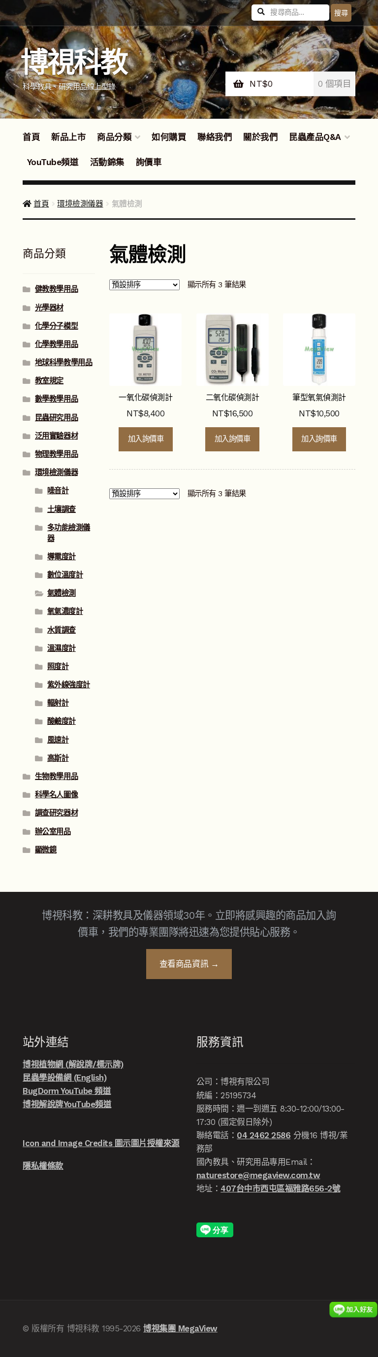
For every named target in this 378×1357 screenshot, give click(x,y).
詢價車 (149, 162)
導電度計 (61, 556)
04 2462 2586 (263, 1135)
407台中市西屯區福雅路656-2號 (280, 1188)
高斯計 (58, 758)
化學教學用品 (56, 344)
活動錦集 (107, 162)
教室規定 (49, 380)
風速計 (58, 740)
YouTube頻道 (53, 162)
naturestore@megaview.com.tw (258, 1175)
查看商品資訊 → (189, 964)
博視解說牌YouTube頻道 (67, 1104)
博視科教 (74, 62)
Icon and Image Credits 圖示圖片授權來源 (101, 1143)
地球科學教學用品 (63, 362)
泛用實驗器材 (56, 436)
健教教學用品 (56, 289)
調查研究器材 (56, 813)
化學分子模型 (56, 326)
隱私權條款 (43, 1166)
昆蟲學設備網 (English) (64, 1078)
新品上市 (68, 137)
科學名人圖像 (56, 794)
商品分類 (114, 137)
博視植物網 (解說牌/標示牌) (73, 1064)
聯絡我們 (214, 137)
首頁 (31, 137)
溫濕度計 (61, 648)
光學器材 (49, 308)
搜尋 (340, 13)
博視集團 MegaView (180, 1328)
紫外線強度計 (68, 684)
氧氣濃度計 (65, 611)
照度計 (58, 666)
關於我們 (260, 137)
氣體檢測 (61, 593)
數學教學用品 (56, 399)
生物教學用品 (56, 776)
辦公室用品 (53, 831)
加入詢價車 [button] (146, 439)
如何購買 (169, 137)
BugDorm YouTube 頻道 (67, 1091)
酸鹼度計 (61, 721)
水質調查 (61, 630)
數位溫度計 (65, 575)
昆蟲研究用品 (56, 417)
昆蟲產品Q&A (315, 137)
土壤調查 (61, 509)
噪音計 (58, 490)
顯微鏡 (46, 850)
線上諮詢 (353, 1309)
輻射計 (58, 703)
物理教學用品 (56, 454)
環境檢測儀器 (80, 203)
